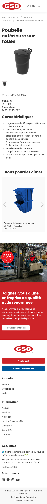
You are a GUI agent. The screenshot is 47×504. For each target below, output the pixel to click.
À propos (6, 416)
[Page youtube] (18, 480)
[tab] (4, 84)
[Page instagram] (12, 480)
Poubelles (6, 20)
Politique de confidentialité (23, 497)
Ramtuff (28, 17)
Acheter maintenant (23, 368)
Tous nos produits (10, 17)
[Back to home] (12, 6)
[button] (39, 6)
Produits (6, 412)
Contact (6, 434)
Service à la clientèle (12, 421)
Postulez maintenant (16, 328)
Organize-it (8, 388)
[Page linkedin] (3, 480)
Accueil (5, 407)
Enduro (5, 393)
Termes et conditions (23, 500)
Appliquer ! (23, 361)
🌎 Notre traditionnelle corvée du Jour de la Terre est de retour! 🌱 (23, 453)
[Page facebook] (8, 480)
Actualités (7, 430)
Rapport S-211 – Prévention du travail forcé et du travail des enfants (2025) (21, 461)
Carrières (7, 425)
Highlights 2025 (9, 467)
